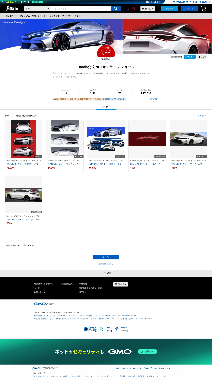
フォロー (191, 57)
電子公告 (83, 292)
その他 (163, 376)
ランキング (55, 16)
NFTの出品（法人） (66, 284)
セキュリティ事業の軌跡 (144, 318)
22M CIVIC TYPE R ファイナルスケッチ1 (188, 164)
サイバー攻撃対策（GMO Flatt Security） (106, 319)
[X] (128, 8)
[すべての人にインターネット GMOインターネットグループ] (192, 2)
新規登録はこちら (106, 264)
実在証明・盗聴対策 (40, 319)
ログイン (189, 8)
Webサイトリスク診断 (103, 316)
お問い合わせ (39, 292)
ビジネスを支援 (76, 376)
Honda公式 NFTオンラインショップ (21, 161)
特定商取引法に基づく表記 (90, 288)
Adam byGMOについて (43, 284)
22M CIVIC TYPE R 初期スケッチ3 (105, 164)
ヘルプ (37, 288)
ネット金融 (131, 376)
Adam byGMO (11, 245)
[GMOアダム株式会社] (44, 303)
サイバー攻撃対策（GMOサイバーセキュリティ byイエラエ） (70, 319)
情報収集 (122, 376)
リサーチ (114, 376)
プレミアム (25, 16)
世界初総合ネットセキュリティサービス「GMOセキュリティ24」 (55, 316)
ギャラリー (67, 16)
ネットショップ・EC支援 (59, 376)
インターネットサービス (40, 376)
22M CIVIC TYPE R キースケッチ (145, 164)
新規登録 (169, 8)
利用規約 (83, 284)
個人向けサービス (152, 376)
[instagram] (133, 8)
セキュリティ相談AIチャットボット (124, 315)
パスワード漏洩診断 (86, 316)
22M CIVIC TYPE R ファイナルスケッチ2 (23, 219)
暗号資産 (141, 376)
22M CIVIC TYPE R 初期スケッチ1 (64, 164)
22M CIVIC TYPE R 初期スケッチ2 (22, 164)
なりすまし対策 (128, 319)
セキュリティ (88, 376)
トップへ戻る (106, 273)
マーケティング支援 (101, 376)
